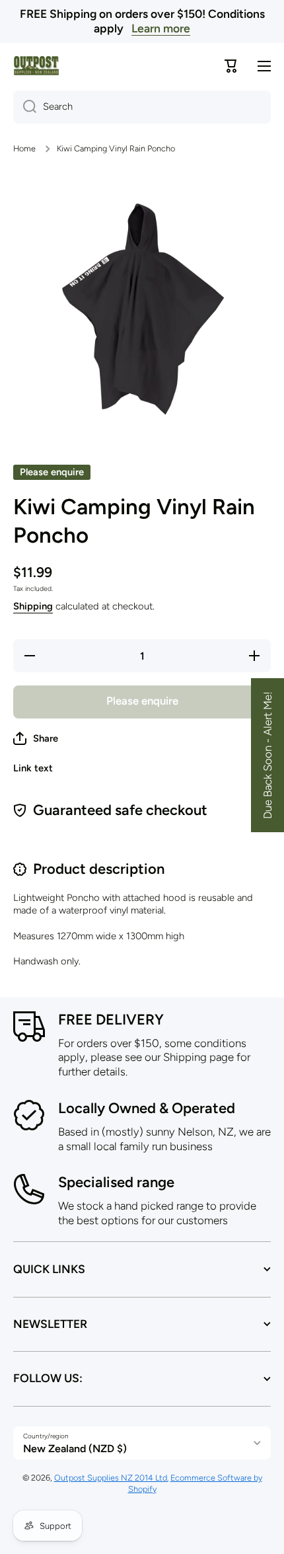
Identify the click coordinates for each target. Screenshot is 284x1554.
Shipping (33, 606)
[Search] (24, 107)
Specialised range (116, 1182)
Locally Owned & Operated (146, 1108)
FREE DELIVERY (111, 1020)
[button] (35, 738)
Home (24, 148)
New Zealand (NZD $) (75, 1448)
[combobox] (142, 107)
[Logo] (36, 66)
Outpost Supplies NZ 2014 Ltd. (111, 1478)
